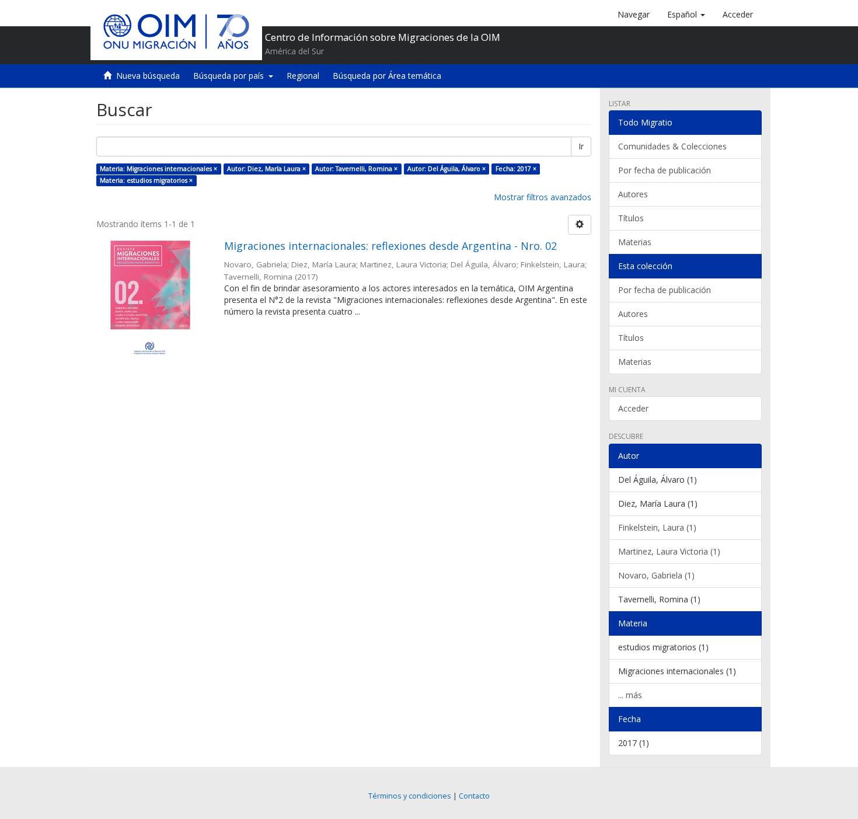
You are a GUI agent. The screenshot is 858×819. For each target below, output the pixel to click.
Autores (633, 194)
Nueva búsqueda (148, 75)
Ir (581, 146)
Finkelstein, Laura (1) (657, 527)
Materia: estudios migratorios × (146, 180)
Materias (634, 242)
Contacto (474, 796)
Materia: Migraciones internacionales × (158, 169)
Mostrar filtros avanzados (542, 197)
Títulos (631, 218)
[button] (686, 14)
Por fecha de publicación (664, 170)
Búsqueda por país (230, 75)
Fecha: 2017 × (516, 169)
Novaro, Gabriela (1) (656, 575)
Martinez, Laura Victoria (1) (669, 551)
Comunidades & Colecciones (672, 146)
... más (630, 694)
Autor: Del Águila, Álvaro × (446, 169)
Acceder (633, 408)
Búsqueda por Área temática (387, 75)
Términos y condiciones (409, 796)
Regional (303, 75)
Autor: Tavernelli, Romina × (356, 169)
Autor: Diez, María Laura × (266, 169)
